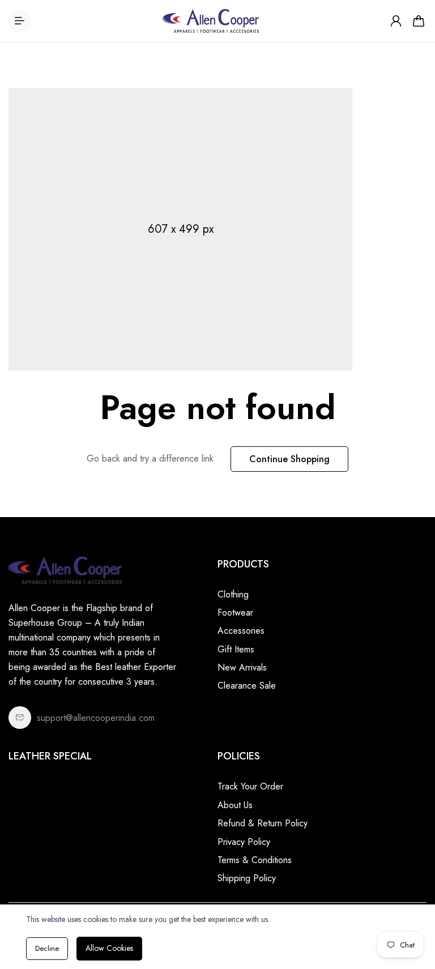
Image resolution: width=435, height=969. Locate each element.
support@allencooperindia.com (96, 717)
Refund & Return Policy (263, 823)
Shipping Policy (247, 878)
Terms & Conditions (255, 859)
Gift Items (236, 649)
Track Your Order (250, 786)
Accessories (241, 630)
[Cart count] (418, 21)
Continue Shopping (289, 459)
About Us (235, 805)
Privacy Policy (244, 841)
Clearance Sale (247, 685)
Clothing (233, 594)
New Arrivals (242, 667)
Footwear (235, 612)
